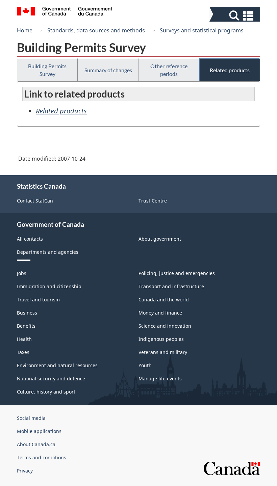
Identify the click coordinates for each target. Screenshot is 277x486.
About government (159, 239)
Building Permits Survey (47, 70)
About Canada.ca (36, 444)
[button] (235, 15)
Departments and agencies (47, 252)
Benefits (26, 326)
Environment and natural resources (57, 365)
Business (27, 312)
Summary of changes (108, 70)
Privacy (25, 470)
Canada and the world (163, 299)
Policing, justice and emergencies (176, 273)
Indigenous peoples (161, 339)
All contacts (30, 239)
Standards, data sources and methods (96, 30)
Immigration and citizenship (49, 286)
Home (24, 30)
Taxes (23, 352)
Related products (230, 70)
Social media (31, 418)
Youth (145, 365)
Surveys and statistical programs (202, 30)
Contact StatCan (35, 200)
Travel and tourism (38, 299)
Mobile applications (39, 431)
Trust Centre (152, 200)
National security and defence (51, 378)
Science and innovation (164, 326)
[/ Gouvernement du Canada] (64, 12)
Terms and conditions (41, 457)
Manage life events (160, 378)
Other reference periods (168, 70)
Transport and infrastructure (171, 286)
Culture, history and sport (46, 391)
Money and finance (160, 312)
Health (24, 339)
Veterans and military (162, 352)
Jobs (21, 273)
